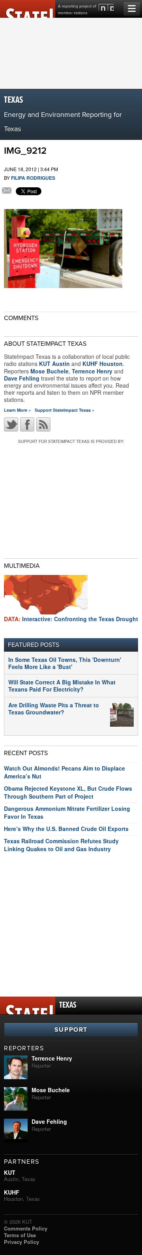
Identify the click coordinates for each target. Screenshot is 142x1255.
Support (71, 1030)
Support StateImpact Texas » (64, 410)
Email (7, 191)
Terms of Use (20, 1235)
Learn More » (17, 410)
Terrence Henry (92, 371)
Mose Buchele (49, 371)
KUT (9, 1172)
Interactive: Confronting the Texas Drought (71, 619)
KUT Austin (54, 363)
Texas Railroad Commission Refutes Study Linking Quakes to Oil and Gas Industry (61, 845)
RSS (43, 424)
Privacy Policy (21, 1242)
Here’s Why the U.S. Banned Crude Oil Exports (66, 829)
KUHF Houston (102, 363)
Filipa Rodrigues (33, 177)
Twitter (11, 424)
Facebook (27, 424)
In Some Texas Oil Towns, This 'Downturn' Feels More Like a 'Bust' (64, 663)
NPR (106, 7)
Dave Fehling (21, 378)
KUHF (11, 1192)
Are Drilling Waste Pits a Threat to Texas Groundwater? (53, 708)
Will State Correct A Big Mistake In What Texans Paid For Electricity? (62, 685)
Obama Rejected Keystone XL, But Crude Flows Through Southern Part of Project (68, 792)
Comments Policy (25, 1228)
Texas (13, 100)
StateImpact (27, 9)
